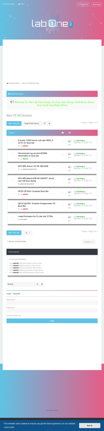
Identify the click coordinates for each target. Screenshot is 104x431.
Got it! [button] (89, 426)
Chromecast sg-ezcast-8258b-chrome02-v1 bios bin (33, 154)
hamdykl (23, 219)
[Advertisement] (52, 62)
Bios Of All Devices (19, 115)
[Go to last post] (85, 141)
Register (16, 294)
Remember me (15, 316)
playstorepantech (30, 169)
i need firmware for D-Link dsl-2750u (35, 216)
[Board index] (52, 23)
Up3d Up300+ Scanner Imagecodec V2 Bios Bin (36, 204)
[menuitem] (21, 4)
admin (25, 146)
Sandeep (80, 141)
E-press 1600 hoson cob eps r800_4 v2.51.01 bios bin (35, 141)
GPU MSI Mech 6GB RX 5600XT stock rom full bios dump (36, 179)
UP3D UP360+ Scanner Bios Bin (33, 191)
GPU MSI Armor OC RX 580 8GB (33, 166)
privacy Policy (52, 410)
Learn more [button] (9, 427)
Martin (25, 159)
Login (8, 294)
